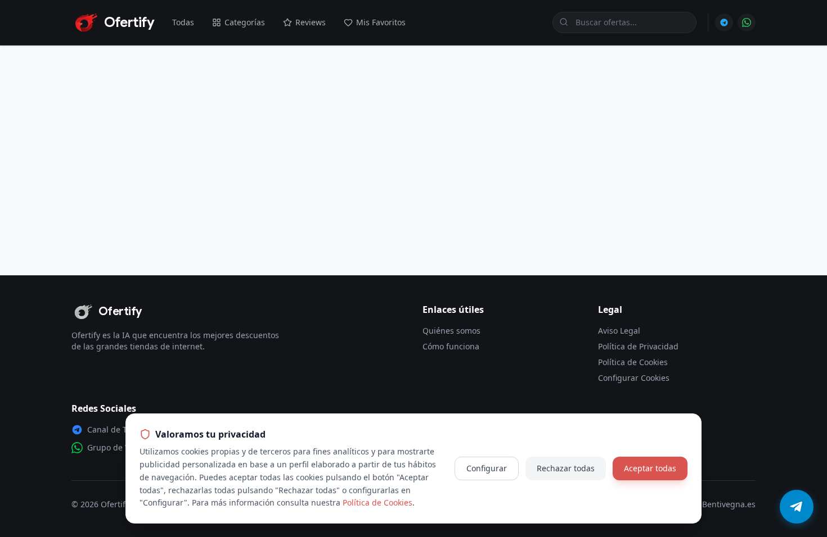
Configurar (486, 468)
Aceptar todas (650, 468)
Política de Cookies (633, 362)
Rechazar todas (566, 468)
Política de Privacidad (638, 346)
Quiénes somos (451, 330)
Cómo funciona (451, 346)
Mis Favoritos (381, 22)
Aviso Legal (619, 330)
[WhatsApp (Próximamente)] (747, 22)
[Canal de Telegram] (724, 22)
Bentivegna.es (729, 504)
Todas (183, 22)
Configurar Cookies (633, 377)
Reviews (310, 22)
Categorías (244, 22)
